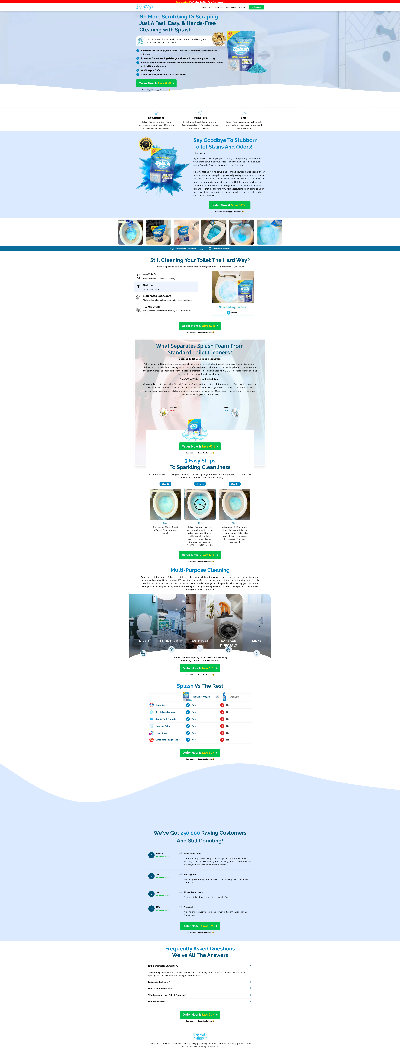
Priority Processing (227, 1043)
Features (218, 7)
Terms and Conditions (171, 1043)
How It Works (230, 7)
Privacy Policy (190, 1043)
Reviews (242, 7)
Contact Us (154, 1043)
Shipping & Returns (207, 1043)
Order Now (256, 7)
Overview (206, 7)
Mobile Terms (245, 1043)
